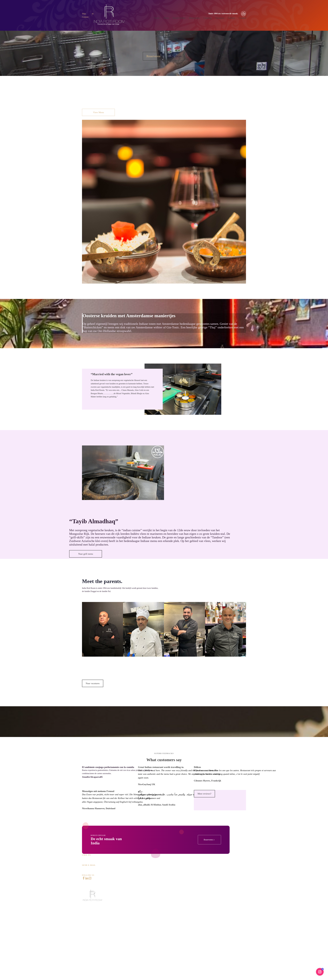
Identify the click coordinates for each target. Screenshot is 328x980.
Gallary (231, 18)
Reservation (87, 943)
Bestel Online (179, 18)
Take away (86, 936)
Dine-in (85, 929)
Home (157, 18)
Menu (166, 18)
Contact (242, 18)
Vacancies (86, 958)
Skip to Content (88, 15)
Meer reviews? (204, 793)
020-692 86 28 (91, 858)
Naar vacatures (93, 683)
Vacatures (219, 18)
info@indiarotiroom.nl (97, 868)
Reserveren (194, 18)
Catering (207, 18)
